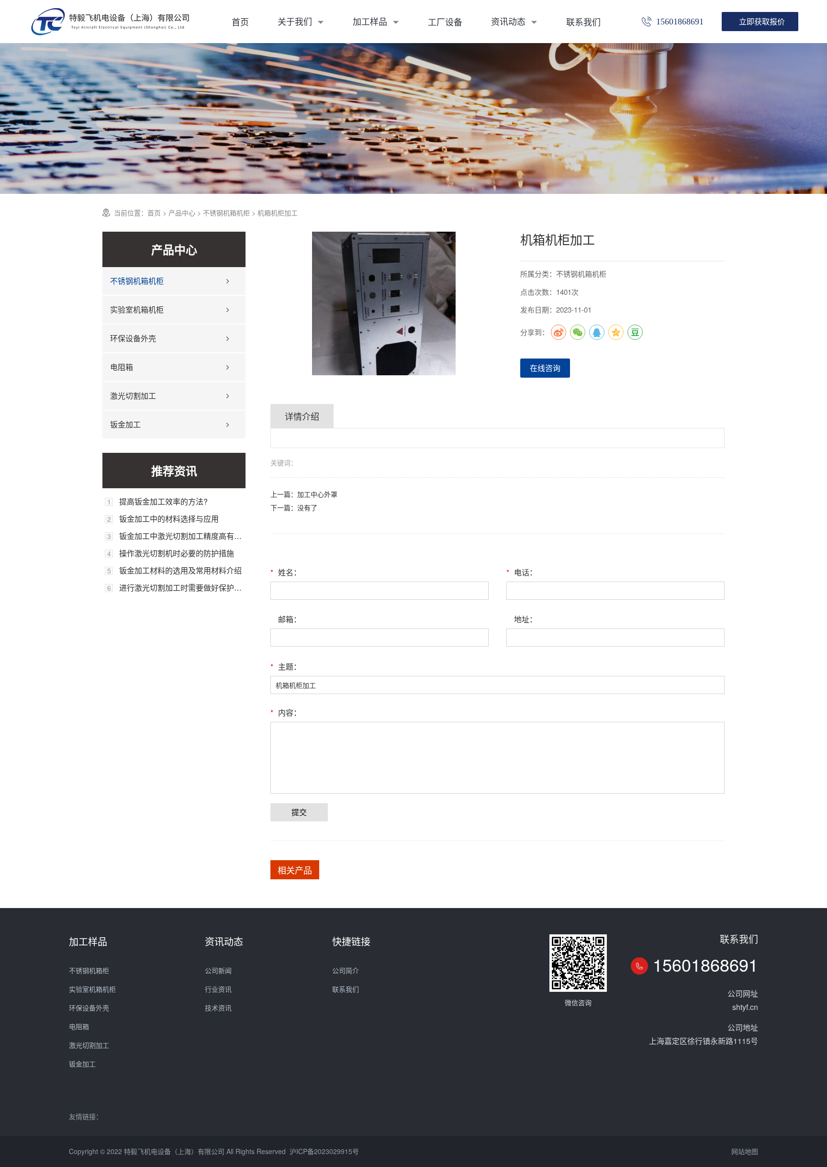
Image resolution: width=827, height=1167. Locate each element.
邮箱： (289, 619)
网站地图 (744, 1151)
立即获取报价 (762, 21)
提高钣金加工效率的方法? (163, 501)
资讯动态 (509, 21)
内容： (285, 712)
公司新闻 (218, 970)
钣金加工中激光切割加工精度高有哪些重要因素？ (182, 536)
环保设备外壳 (133, 338)
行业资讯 (218, 989)
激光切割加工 (133, 395)
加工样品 (371, 21)
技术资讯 (218, 1007)
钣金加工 (125, 424)
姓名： (285, 572)
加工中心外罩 (317, 494)
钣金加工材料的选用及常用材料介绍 (180, 570)
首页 (240, 21)
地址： (525, 619)
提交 (299, 812)
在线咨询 (545, 367)
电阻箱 (121, 366)
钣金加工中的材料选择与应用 (169, 519)
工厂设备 (445, 21)
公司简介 (345, 970)
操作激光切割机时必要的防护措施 (176, 553)
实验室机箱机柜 (137, 309)
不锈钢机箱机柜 (226, 212)
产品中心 (181, 212)
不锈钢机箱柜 (89, 970)
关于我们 (296, 21)
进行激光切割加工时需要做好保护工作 (182, 588)
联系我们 (583, 21)
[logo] (110, 21)
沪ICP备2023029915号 (324, 1151)
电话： (521, 572)
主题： (285, 666)
